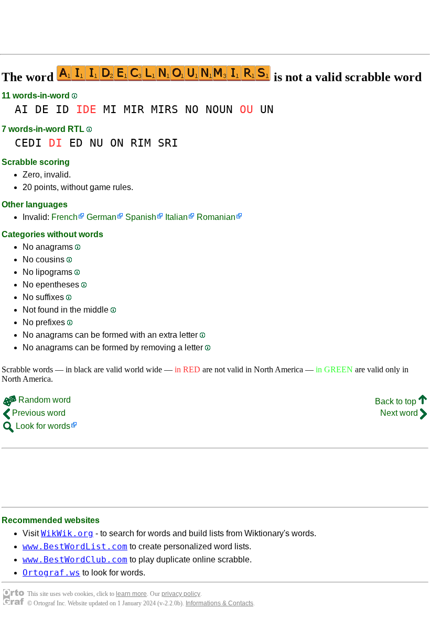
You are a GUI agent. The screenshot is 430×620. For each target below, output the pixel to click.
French (64, 217)
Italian (176, 217)
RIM (141, 142)
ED (76, 142)
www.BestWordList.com (75, 546)
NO (192, 109)
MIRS (164, 109)
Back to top (396, 401)
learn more (131, 593)
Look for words (42, 426)
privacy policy (181, 593)
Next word (400, 412)
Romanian (216, 217)
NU (96, 142)
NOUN (219, 109)
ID (62, 109)
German (101, 217)
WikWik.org (67, 533)
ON (117, 142)
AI (21, 109)
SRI (168, 142)
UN (267, 109)
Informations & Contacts (219, 603)
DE (42, 109)
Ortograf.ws (51, 573)
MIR (134, 109)
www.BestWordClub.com (75, 559)
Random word (43, 399)
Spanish (140, 217)
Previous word (38, 412)
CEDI (28, 142)
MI (110, 109)
